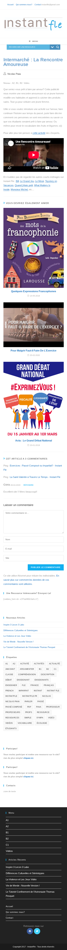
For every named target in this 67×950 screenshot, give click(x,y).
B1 (40, 669)
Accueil (10, 5)
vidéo (51, 718)
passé (40, 701)
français (49, 685)
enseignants (42, 680)
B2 (47, 669)
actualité (54, 664)
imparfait (24, 691)
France (35, 685)
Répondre (29, 485)
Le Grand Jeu (27, 181)
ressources (12, 718)
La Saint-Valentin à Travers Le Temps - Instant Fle (35, 477)
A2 (14, 664)
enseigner (11, 685)
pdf (29, 707)
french (9, 691)
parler (28, 701)
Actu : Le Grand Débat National (33, 440)
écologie (42, 723)
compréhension (27, 674)
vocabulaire (25, 723)
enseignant (23, 680)
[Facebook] (30, 931)
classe (9, 674)
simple (27, 718)
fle (24, 685)
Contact (38, 5)
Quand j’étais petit (24, 185)
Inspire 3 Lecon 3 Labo (13, 625)
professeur (53, 707)
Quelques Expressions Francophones (33, 291)
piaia (38, 707)
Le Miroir (39, 181)
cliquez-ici (28, 758)
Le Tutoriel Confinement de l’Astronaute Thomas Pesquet (29, 647)
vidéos (9, 723)
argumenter (27, 669)
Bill (17, 181)
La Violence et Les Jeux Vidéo (17, 636)
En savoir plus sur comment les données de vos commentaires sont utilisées (31, 579)
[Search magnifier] (57, 47)
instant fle (53, 691)
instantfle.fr (29, 696)
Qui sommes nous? (24, 5)
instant (38, 691)
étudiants (11, 728)
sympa (39, 718)
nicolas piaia (12, 701)
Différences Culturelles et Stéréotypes (20, 630)
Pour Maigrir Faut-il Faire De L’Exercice (33, 350)
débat (8, 680)
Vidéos (9, 851)
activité (24, 664)
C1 (55, 669)
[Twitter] (37, 931)
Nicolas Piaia (14, 74)
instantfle (11, 696)
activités (39, 664)
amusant (10, 669)
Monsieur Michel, (19, 189)
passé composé (13, 707)
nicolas (46, 696)
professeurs (12, 712)
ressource (43, 712)
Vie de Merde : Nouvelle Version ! (18, 642)
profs (28, 712)
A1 (6, 664)
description (47, 674)
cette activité (39, 133)
